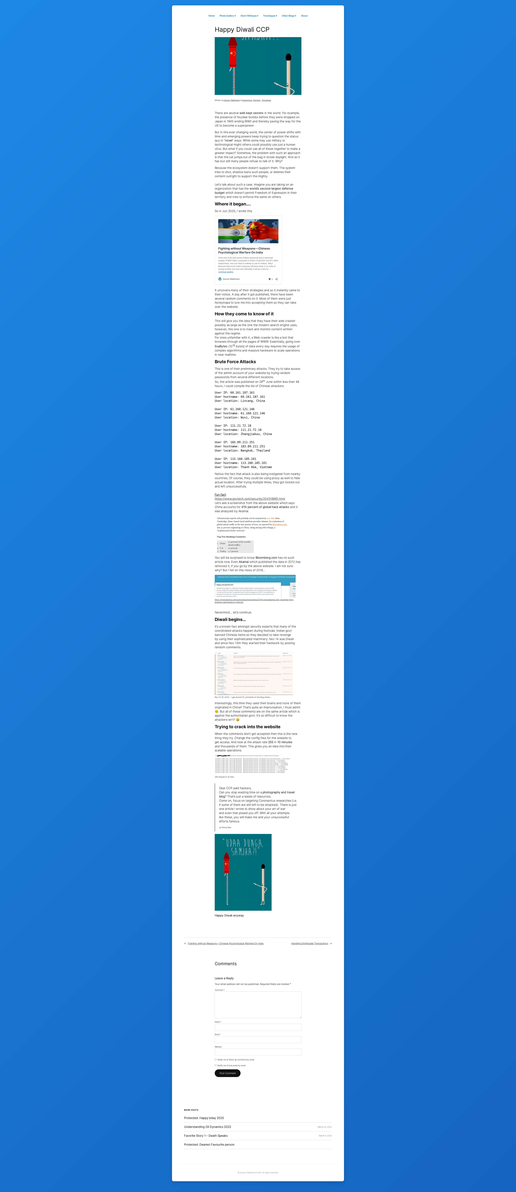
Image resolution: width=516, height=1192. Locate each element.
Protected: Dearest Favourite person (209, 1144)
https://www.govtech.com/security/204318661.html (250, 498)
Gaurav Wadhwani (232, 100)
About (304, 15)
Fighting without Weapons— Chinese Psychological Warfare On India (226, 943)
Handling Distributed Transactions (309, 943)
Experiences (247, 100)
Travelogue (266, 100)
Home (211, 15)
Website (218, 1047)
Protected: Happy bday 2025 (204, 1118)
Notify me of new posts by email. (232, 1065)
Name (218, 1022)
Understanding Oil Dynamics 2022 (207, 1127)
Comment (220, 990)
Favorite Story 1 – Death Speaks (206, 1135)
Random (256, 100)
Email (218, 1034)
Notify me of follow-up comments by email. (236, 1059)
